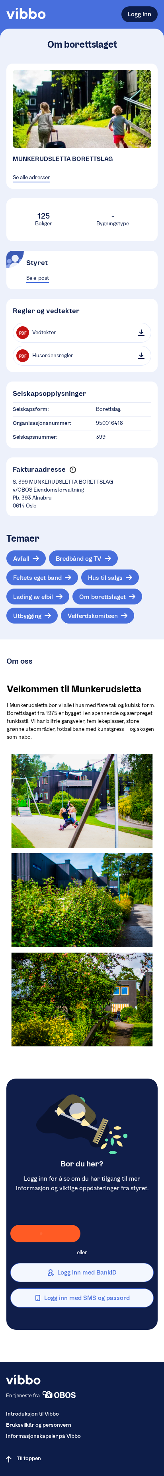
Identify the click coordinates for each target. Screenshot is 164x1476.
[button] (72, 469)
